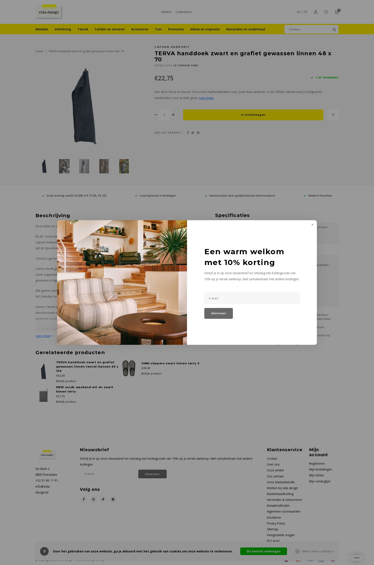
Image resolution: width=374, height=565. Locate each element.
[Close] (312, 225)
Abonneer (218, 313)
